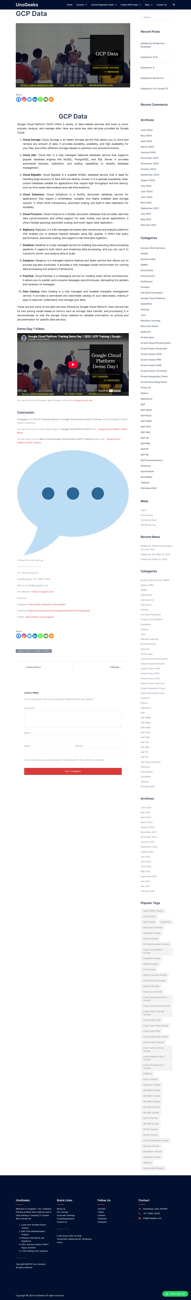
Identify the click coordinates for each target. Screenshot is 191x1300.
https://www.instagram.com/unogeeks (47, 604)
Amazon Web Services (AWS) (155, 580)
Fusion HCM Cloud (129, 4)
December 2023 (150, 158)
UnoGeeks (27, 4)
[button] (175, 1294)
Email (27, 746)
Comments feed (148, 520)
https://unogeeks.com (43, 591)
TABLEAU (147, 1162)
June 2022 (146, 197)
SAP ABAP (146, 410)
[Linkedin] (34, 99)
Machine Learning (150, 320)
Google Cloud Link (83, 400)
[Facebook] (18, 99)
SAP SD (145, 454)
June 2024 (147, 130)
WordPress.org (148, 525)
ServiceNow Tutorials (152, 1151)
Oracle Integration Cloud (102, 4)
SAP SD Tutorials (150, 1135)
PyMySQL (115, 667)
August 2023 (148, 180)
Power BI (145, 387)
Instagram (102, 1222)
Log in (144, 510)
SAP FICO (146, 426)
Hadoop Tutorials (150, 964)
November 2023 (150, 163)
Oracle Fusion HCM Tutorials (155, 1026)
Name (28, 733)
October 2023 (148, 169)
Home (69, 4)
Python (144, 393)
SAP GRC (146, 432)
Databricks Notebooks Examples (153, 45)
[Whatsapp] (40, 99)
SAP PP (144, 449)
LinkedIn (101, 1215)
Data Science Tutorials (152, 927)
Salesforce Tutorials (151, 1085)
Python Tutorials (150, 1079)
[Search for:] (157, 17)
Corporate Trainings (66, 1215)
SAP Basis (146, 415)
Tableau (145, 482)
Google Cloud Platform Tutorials (33, 651)
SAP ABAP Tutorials (151, 1090)
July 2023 (146, 185)
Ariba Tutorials (149, 916)
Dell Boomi (146, 281)
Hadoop (145, 309)
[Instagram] (24, 99)
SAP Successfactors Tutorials (156, 1140)
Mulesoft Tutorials (151, 986)
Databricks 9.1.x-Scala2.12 (154, 88)
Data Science (148, 275)
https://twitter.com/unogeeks (39, 617)
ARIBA (144, 264)
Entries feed (147, 515)
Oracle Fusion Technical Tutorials (153, 1049)
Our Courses (62, 1212)
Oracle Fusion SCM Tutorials (155, 1037)
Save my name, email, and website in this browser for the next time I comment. (65, 760)
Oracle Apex (147, 337)
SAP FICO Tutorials (151, 1107)
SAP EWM (146, 421)
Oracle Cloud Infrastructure (156, 343)
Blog (147, 4)
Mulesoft (145, 331)
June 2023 (147, 191)
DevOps (145, 287)
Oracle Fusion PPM (151, 359)
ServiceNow (147, 471)
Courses (80, 4)
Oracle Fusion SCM (151, 365)
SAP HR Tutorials (150, 1118)
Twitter (101, 1212)
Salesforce (146, 398)
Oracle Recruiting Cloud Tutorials (153, 1066)
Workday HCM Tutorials (153, 1168)
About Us (61, 1209)
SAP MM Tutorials (151, 1124)
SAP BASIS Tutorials (151, 1096)
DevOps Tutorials (150, 938)
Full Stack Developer (152, 292)
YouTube (101, 1209)
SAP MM (145, 443)
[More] (51, 99)
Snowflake (146, 477)
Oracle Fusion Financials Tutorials (153, 1013)
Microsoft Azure (150, 326)
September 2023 (150, 174)
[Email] (45, 99)
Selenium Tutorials (151, 1146)
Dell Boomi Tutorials (151, 933)
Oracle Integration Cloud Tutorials (153, 1058)
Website (79, 746)
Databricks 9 (147, 67)
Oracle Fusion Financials (154, 348)
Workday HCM (148, 488)
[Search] (174, 5)
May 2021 (146, 219)
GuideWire (146, 303)
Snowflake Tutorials (151, 1157)
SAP (143, 404)
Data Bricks (147, 270)
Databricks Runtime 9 (152, 78)
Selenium (146, 465)
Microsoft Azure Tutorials (154, 980)
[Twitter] (29, 99)
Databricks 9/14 (149, 57)
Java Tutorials (149, 969)
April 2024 (146, 141)
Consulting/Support (66, 1218)
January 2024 (148, 152)
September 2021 (150, 208)
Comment (30, 708)
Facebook (102, 1218)
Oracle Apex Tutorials (152, 992)
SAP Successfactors (152, 460)
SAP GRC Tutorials (151, 1113)
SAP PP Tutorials (150, 1129)
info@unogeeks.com (152, 1218)
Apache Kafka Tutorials (153, 911)
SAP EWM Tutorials (151, 1101)
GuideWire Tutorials (151, 958)
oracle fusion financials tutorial (156, 1006)
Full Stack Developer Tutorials (156, 944)
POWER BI (147, 1074)
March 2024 (147, 146)
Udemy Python (33, 667)
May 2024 (146, 135)
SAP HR (145, 437)
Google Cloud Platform (153, 298)
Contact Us (161, 4)
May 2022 (146, 202)
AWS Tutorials (149, 922)
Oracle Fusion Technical (154, 370)
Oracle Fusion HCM (151, 354)
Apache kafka (148, 259)
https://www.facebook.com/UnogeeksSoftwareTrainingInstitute (59, 610)
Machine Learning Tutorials (155, 975)
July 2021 (146, 213)
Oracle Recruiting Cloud (154, 382)
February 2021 (148, 225)
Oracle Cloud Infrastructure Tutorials (155, 998)
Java (143, 315)
